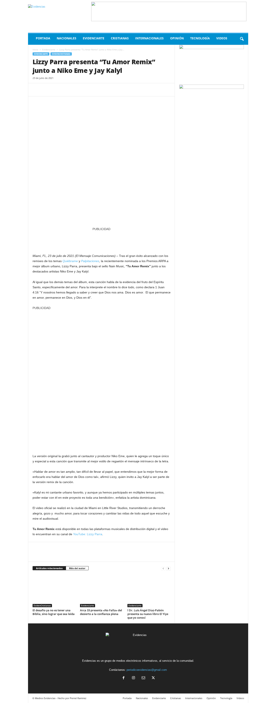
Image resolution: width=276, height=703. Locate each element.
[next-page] (168, 568)
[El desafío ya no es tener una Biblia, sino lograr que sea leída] (54, 591)
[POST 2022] (102, 240)
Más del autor (77, 568)
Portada (43, 38)
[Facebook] (37, 89)
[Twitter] (46, 89)
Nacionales (66, 38)
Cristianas (120, 38)
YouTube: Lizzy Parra (87, 534)
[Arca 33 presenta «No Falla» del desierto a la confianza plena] (101, 591)
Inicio (35, 49)
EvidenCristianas (61, 54)
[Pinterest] (56, 89)
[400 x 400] (102, 380)
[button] (241, 39)
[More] (76, 89)
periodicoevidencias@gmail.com (147, 669)
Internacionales (149, 38)
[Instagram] (133, 678)
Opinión (177, 38)
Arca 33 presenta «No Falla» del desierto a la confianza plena (101, 612)
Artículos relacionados (49, 568)
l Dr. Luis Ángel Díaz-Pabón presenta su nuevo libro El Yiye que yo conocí (147, 614)
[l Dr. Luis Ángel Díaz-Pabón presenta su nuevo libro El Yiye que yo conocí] (149, 591)
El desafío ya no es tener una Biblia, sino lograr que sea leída (54, 612)
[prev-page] (163, 568)
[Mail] (143, 678)
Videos (221, 38)
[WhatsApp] (66, 89)
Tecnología (200, 38)
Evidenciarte (93, 38)
